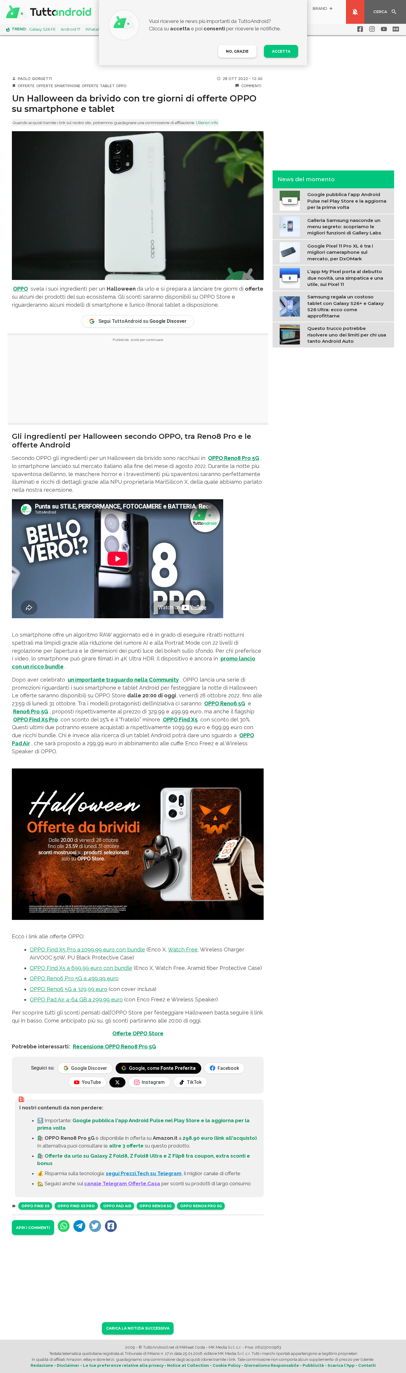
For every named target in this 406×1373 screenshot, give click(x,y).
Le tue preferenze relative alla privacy (123, 1365)
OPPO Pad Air (117, 1206)
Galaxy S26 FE (42, 29)
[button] (323, 9)
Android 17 (70, 29)
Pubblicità (313, 1365)
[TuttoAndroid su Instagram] (371, 29)
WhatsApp (95, 29)
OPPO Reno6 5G (155, 1206)
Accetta (281, 51)
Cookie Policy (226, 1365)
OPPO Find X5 (35, 1206)
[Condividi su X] (95, 1226)
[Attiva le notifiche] (355, 12)
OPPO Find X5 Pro (76, 1206)
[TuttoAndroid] (50, 11)
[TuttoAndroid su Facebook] (359, 29)
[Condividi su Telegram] (79, 1226)
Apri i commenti (33, 1227)
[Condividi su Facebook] (111, 1226)
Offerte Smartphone (58, 85)
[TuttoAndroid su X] (117, 1082)
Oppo (121, 85)
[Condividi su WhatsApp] (64, 1226)
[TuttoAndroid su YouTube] (383, 29)
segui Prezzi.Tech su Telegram (144, 1173)
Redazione (42, 1365)
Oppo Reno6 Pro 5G (201, 1206)
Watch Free (183, 949)
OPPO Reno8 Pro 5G (233, 458)
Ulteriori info (207, 122)
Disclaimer (68, 1365)
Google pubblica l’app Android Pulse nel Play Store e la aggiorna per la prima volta (346, 201)
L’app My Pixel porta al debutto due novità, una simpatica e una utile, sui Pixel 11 (345, 278)
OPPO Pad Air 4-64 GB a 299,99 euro (76, 999)
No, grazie (237, 51)
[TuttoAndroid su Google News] (395, 29)
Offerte (26, 85)
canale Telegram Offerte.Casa (122, 1183)
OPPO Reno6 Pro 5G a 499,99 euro (74, 978)
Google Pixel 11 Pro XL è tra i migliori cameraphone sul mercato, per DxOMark (340, 252)
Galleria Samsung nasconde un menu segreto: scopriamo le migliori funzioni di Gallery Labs (344, 226)
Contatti (367, 1365)
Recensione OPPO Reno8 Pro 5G (114, 1046)
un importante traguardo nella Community (123, 680)
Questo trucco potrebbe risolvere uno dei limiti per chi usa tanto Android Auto (346, 334)
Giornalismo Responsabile (271, 1365)
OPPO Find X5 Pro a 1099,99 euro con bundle (87, 949)
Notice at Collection (188, 1365)
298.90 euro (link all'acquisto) (219, 1138)
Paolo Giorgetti (35, 78)
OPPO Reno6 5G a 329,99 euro (68, 989)
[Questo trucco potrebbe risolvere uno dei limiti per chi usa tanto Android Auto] (291, 334)
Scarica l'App (341, 1365)
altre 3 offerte (126, 1146)
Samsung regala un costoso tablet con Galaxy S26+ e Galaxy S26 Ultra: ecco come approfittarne (345, 306)
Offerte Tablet (98, 85)
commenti (251, 85)
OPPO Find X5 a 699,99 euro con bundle (81, 968)
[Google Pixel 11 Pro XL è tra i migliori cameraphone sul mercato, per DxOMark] (291, 252)
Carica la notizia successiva (137, 1328)
